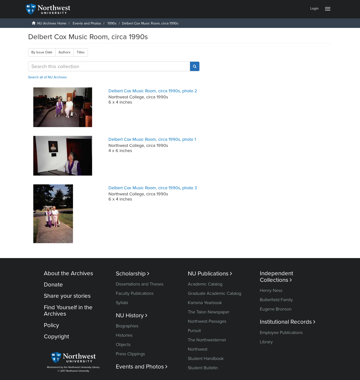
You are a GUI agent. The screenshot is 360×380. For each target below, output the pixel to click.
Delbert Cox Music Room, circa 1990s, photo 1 (152, 139)
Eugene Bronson (276, 309)
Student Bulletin (203, 367)
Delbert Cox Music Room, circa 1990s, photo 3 (152, 187)
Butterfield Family (276, 299)
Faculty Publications (135, 293)
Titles (81, 52)
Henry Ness (271, 290)
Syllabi (122, 302)
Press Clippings (130, 353)
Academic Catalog (205, 284)
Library (266, 341)
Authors (65, 52)
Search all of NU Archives (47, 77)
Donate (53, 284)
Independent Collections (276, 277)
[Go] (195, 66)
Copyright (56, 336)
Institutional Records (287, 321)
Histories (124, 335)
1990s (112, 23)
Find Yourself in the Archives (68, 310)
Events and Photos (87, 23)
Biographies (127, 326)
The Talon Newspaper (208, 312)
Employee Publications (281, 332)
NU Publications (210, 273)
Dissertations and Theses (139, 284)
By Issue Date (41, 52)
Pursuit (194, 330)
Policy (51, 325)
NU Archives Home (51, 23)
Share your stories (67, 295)
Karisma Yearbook (205, 302)
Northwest (197, 349)
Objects (123, 344)
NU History (131, 315)
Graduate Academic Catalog (214, 293)
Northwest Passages (207, 321)
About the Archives (68, 273)
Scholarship (132, 273)
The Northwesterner (207, 340)
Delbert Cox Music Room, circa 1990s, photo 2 (152, 91)
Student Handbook (206, 358)
